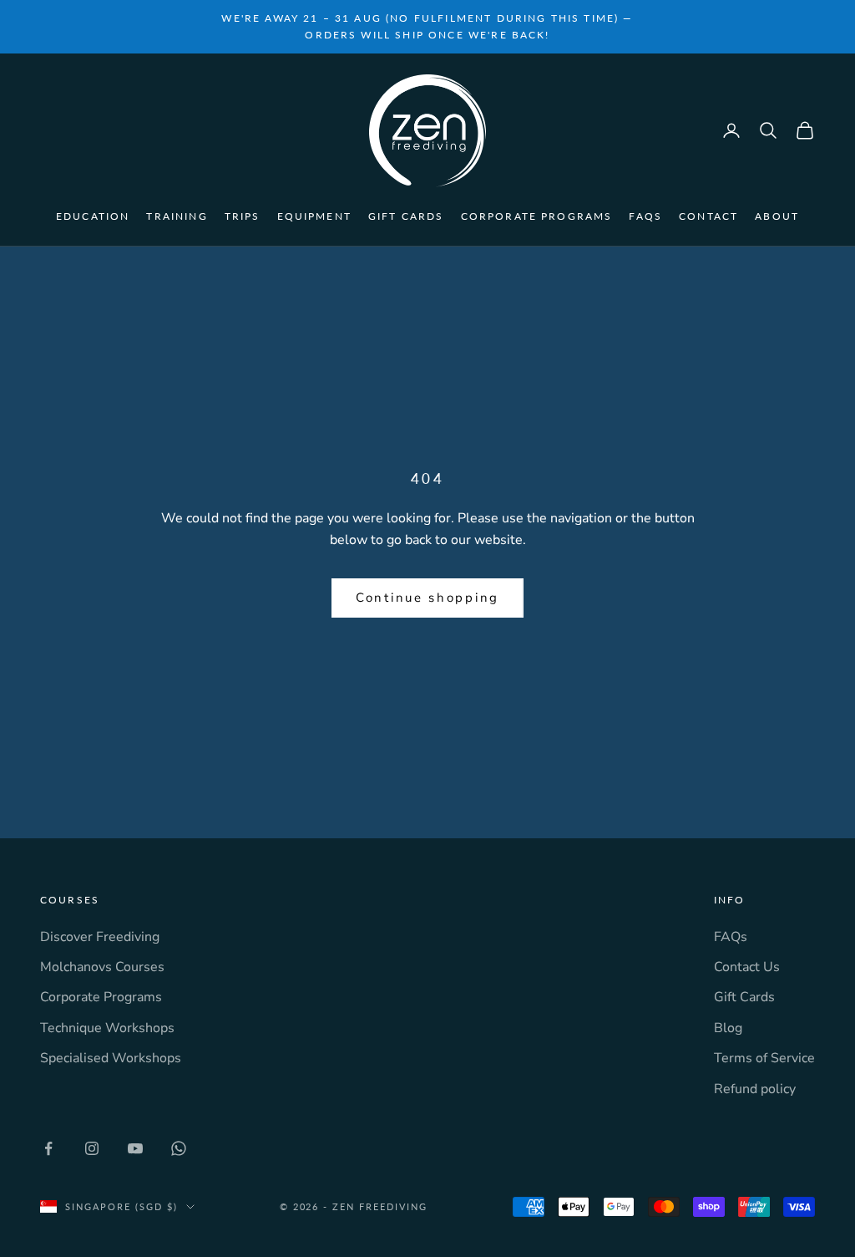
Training (176, 216)
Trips (243, 216)
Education (92, 216)
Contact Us (747, 967)
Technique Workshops (107, 1028)
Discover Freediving (99, 937)
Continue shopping (427, 597)
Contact (708, 216)
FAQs (645, 216)
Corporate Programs (537, 216)
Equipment (314, 216)
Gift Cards (406, 216)
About (777, 216)
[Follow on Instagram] (91, 1148)
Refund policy (755, 1089)
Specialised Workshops (110, 1058)
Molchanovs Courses (102, 967)
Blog (728, 1028)
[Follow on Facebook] (48, 1148)
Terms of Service (764, 1058)
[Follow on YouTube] (135, 1148)
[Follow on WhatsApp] (178, 1148)
